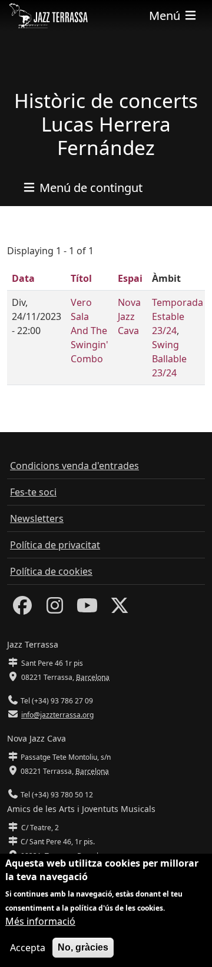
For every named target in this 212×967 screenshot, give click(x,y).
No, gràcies (83, 947)
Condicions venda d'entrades (74, 465)
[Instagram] (55, 608)
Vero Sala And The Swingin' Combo (89, 330)
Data (23, 278)
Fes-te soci (33, 492)
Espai (130, 278)
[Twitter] (119, 608)
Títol (81, 278)
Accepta (27, 947)
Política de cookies (51, 571)
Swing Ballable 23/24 (169, 358)
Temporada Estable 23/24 (177, 316)
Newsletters (37, 518)
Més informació (40, 921)
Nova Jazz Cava (129, 316)
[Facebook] (22, 608)
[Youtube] (87, 608)
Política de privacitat (55, 544)
